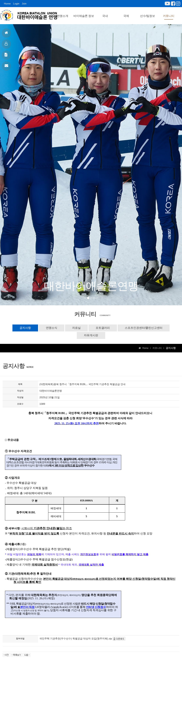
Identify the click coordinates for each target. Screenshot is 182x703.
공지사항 (6, 55)
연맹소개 (62, 15)
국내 (105, 15)
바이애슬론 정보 (83, 15)
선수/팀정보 (147, 15)
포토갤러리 (103, 327)
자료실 (76, 327)
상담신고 (6, 66)
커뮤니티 (168, 15)
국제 (126, 15)
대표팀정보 (6, 44)
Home (7, 3)
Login (16, 3)
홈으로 (6, 33)
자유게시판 (91, 335)
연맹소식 (51, 327)
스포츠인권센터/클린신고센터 (143, 327)
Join (24, 3)
